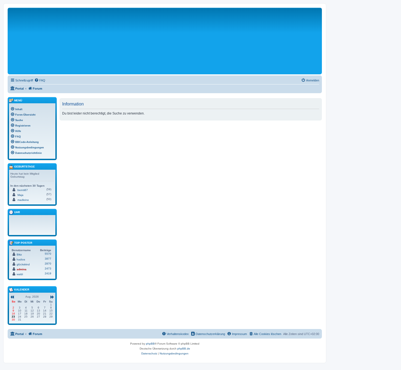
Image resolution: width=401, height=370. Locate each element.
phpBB (150, 343)
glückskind (23, 264)
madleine (23, 199)
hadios (21, 259)
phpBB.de (183, 348)
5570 (48, 253)
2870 (48, 263)
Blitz (19, 254)
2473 (48, 268)
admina (21, 269)
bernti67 (22, 190)
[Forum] (83, 43)
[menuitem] (39, 80)
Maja (20, 194)
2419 (48, 273)
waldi (20, 274)
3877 (48, 258)
